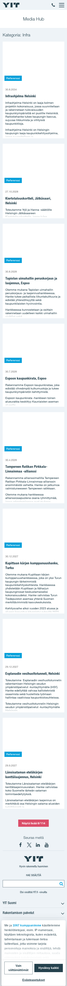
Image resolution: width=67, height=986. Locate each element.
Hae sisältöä (33, 875)
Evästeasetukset (33, 979)
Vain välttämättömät (18, 968)
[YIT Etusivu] (11, 5)
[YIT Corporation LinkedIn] (38, 845)
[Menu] (61, 5)
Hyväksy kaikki (48, 967)
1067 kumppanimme (27, 925)
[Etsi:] (60, 883)
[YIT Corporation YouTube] (46, 845)
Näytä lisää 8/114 (33, 823)
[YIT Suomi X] (29, 845)
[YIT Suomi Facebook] (20, 845)
